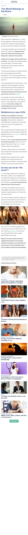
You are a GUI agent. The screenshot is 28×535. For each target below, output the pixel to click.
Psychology (3, 5)
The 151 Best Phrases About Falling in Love (13, 301)
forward (17, 94)
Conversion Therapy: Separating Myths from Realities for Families (12, 282)
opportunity (12, 231)
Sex (2, 317)
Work (2, 394)
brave (20, 39)
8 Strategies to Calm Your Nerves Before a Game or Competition (12, 378)
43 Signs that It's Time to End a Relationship (11, 358)
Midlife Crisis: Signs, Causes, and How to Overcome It (14, 416)
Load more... (14, 421)
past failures (16, 134)
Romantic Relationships (7, 337)
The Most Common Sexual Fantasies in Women (14, 320)
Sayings (3, 298)
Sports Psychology (6, 375)
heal (19, 144)
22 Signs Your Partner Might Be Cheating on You (11, 339)
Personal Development (7, 413)
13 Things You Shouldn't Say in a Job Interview (13, 397)
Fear (2, 173)
